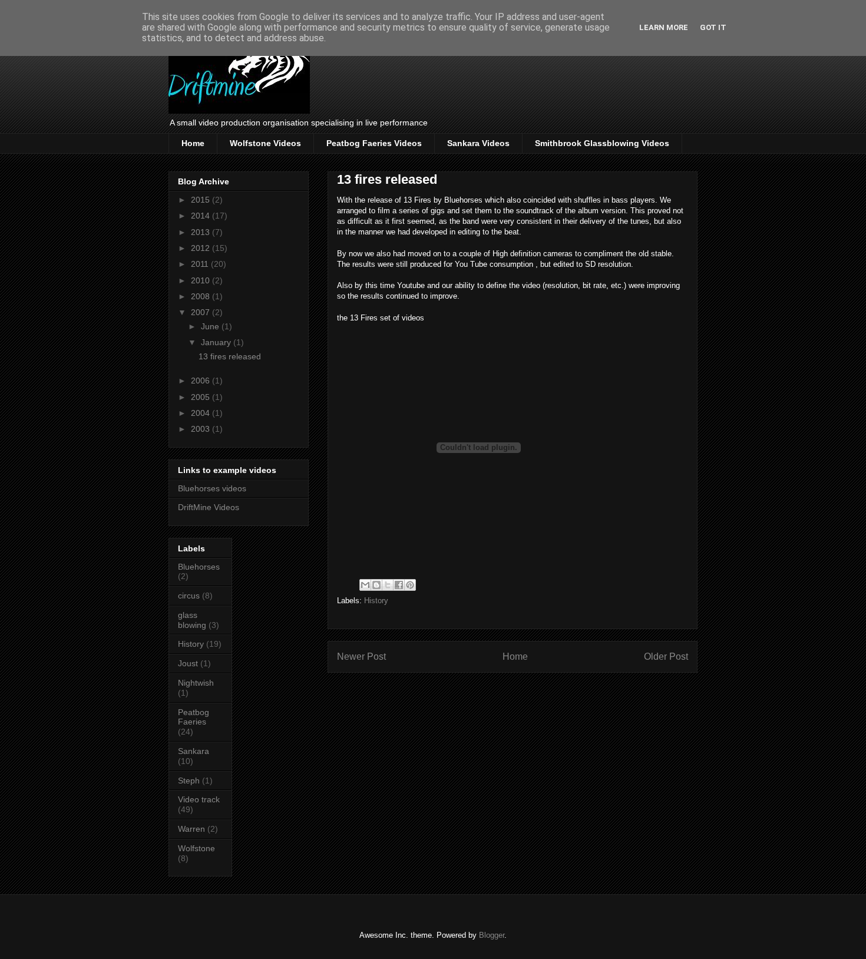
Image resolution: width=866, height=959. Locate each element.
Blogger (491, 935)
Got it (713, 27)
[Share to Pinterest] (410, 585)
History (376, 600)
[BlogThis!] (376, 585)
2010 (201, 280)
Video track (199, 799)
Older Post (666, 657)
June (211, 326)
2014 (201, 215)
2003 (201, 429)
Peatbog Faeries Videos (374, 143)
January (217, 342)
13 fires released (230, 356)
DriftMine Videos (208, 507)
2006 (201, 380)
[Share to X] (388, 585)
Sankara (193, 751)
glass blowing (192, 620)
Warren (191, 829)
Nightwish (196, 682)
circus (189, 595)
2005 (201, 397)
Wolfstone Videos (265, 143)
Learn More (663, 27)
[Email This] (365, 585)
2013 (201, 232)
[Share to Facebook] (399, 585)
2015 (201, 199)
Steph (189, 780)
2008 (201, 296)
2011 (201, 264)
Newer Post (361, 657)
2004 (201, 413)
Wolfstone (196, 848)
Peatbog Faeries (193, 717)
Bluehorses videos (212, 488)
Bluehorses (199, 566)
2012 (201, 248)
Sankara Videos (478, 143)
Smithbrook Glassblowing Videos (602, 143)
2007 (201, 312)
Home (192, 143)
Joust (188, 663)
